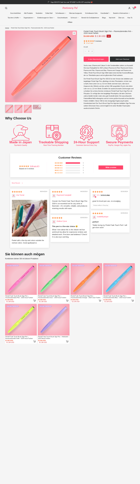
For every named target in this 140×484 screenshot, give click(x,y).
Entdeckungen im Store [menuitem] (45, 18)
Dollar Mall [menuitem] (48, 13)
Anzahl (86, 47)
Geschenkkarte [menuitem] (62, 18)
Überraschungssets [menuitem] (75, 13)
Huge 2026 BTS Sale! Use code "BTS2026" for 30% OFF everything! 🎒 (72, 2)
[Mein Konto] (129, 8)
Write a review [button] (111, 167)
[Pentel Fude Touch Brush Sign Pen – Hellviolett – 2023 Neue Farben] (53, 320)
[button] (89, 41)
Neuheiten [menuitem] (39, 13)
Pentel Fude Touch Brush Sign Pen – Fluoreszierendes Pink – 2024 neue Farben (19, 296)
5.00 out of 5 (34, 166)
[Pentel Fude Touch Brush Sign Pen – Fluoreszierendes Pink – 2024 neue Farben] (21, 279)
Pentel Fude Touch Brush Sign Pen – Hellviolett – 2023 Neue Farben (53, 337)
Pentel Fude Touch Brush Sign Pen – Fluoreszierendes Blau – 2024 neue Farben (117, 296)
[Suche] (6, 8)
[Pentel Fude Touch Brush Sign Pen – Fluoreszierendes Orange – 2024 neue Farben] (86, 279)
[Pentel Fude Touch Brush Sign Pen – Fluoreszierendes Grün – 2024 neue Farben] (53, 279)
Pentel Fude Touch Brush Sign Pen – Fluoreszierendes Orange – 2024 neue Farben (85, 296)
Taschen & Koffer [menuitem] (13, 18)
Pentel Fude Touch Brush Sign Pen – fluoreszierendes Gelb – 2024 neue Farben (19, 337)
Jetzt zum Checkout (122, 59)
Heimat (7, 28)
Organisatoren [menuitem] (28, 18)
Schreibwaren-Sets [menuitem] (91, 13)
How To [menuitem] (129, 18)
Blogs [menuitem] (104, 18)
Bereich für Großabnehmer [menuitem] (90, 18)
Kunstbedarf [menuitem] (105, 13)
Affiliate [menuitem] (70, 22)
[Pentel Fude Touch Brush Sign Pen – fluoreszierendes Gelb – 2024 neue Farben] (21, 320)
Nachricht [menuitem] (112, 18)
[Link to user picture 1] (29, 218)
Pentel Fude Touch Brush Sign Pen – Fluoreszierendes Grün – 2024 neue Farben (52, 296)
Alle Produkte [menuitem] (28, 13)
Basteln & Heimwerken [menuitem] (120, 13)
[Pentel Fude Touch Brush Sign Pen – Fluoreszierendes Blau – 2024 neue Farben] (119, 279)
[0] (133, 8)
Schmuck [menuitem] (74, 18)
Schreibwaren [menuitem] (59, 13)
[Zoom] (74, 33)
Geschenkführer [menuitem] (15, 13)
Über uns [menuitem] (121, 18)
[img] (17, 192)
